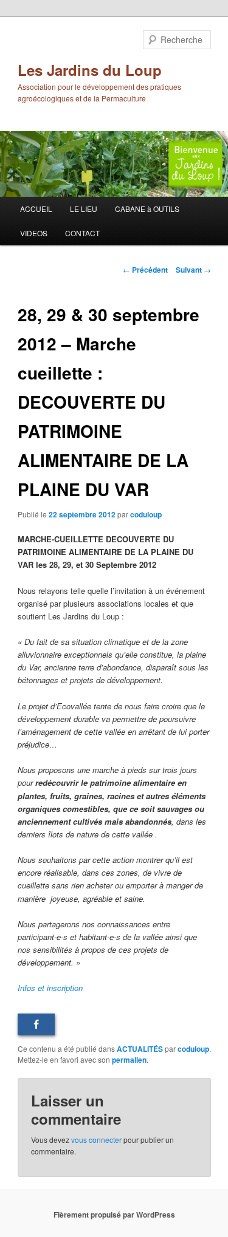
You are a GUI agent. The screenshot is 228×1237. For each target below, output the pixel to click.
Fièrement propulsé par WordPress (114, 1214)
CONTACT (82, 233)
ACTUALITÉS (140, 1048)
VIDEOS (33, 233)
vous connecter (96, 1139)
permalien (129, 1059)
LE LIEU (83, 208)
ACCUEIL (36, 208)
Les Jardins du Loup (90, 70)
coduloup (146, 514)
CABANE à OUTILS (147, 208)
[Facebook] (36, 1024)
